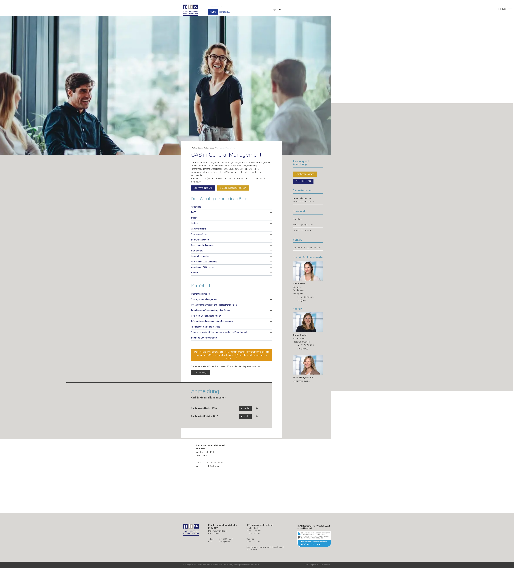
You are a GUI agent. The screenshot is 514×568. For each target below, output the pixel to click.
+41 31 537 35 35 (305, 297)
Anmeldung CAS (303, 181)
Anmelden (245, 408)
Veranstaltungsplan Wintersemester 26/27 (303, 200)
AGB (306, 565)
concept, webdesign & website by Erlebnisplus (243, 565)
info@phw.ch (303, 300)
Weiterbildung (197, 148)
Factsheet (297, 219)
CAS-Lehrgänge (209, 148)
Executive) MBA (215, 178)
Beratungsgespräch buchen (233, 188)
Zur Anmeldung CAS (203, 188)
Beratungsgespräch (305, 174)
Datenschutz (325, 565)
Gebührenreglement (302, 230)
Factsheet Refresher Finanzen (307, 247)
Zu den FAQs (201, 372)
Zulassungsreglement (303, 224)
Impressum (314, 565)
